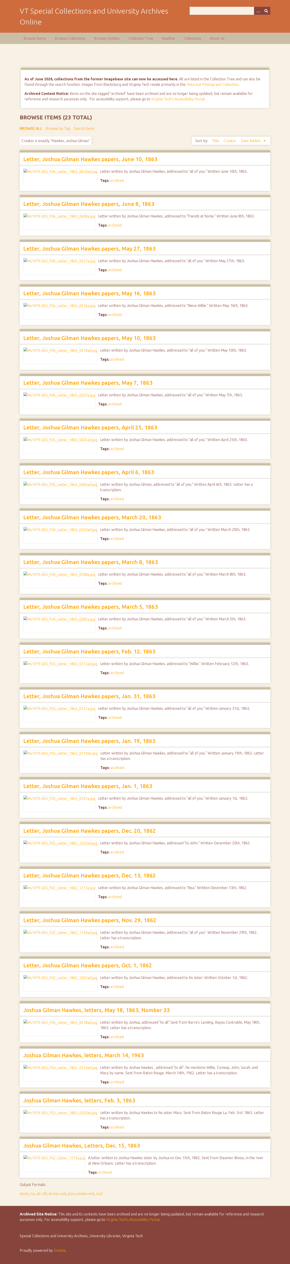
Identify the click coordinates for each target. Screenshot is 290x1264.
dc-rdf (42, 1194)
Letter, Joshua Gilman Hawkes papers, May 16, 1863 (89, 293)
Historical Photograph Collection (212, 84)
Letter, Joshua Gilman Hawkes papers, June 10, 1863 (90, 159)
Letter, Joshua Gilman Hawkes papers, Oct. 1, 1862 (87, 965)
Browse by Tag (58, 128)
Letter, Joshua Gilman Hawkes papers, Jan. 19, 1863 (89, 741)
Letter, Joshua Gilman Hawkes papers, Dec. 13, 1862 (89, 875)
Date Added (251, 141)
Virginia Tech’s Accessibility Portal (133, 1219)
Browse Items (35, 38)
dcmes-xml (57, 1194)
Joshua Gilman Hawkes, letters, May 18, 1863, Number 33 (96, 1010)
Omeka (59, 1250)
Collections (192, 38)
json (71, 1194)
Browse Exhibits (107, 38)
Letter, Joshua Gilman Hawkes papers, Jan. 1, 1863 (87, 786)
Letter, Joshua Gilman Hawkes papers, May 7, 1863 (87, 383)
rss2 (99, 1194)
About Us (217, 38)
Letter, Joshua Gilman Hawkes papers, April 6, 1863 (88, 472)
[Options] (258, 11)
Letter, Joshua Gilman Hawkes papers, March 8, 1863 (90, 562)
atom (24, 1194)
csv (32, 1194)
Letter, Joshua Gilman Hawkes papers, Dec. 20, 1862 (89, 831)
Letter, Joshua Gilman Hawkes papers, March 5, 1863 (90, 607)
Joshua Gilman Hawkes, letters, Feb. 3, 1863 (79, 1100)
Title (216, 141)
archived (117, 180)
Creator (230, 141)
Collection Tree (140, 38)
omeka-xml (85, 1194)
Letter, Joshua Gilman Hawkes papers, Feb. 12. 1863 (89, 651)
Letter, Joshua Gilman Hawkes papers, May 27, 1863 (89, 249)
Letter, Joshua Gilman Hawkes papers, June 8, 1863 (88, 204)
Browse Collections (70, 38)
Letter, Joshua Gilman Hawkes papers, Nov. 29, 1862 (89, 920)
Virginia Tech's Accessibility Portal (178, 99)
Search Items (84, 128)
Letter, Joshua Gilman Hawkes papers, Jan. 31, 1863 (89, 696)
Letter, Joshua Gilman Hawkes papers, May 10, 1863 (89, 338)
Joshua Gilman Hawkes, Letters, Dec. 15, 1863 (81, 1146)
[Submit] (266, 11)
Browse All (31, 128)
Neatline (168, 38)
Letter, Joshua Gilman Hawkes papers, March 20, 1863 (92, 517)
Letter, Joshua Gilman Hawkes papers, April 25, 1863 (90, 427)
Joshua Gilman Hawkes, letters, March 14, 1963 (83, 1055)
